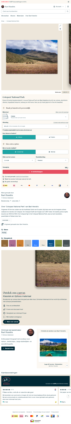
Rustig (4, 233)
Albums (12, 16)
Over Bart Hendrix (31, 16)
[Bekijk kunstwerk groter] (60, 25)
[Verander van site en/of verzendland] (68, 1)
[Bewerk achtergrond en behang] (60, 28)
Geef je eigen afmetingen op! (18, 130)
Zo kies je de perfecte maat (61, 122)
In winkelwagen (37, 172)
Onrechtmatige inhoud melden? (41, 412)
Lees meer (15, 201)
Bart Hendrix (10, 7)
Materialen (20, 16)
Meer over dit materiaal (62, 112)
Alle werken (5, 16)
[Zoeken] (67, 11)
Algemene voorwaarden (19, 412)
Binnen (20, 137)
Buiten (53, 137)
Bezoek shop (5, 201)
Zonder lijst (20, 152)
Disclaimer (29, 412)
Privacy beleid (55, 412)
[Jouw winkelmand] (68, 6)
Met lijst (53, 152)
